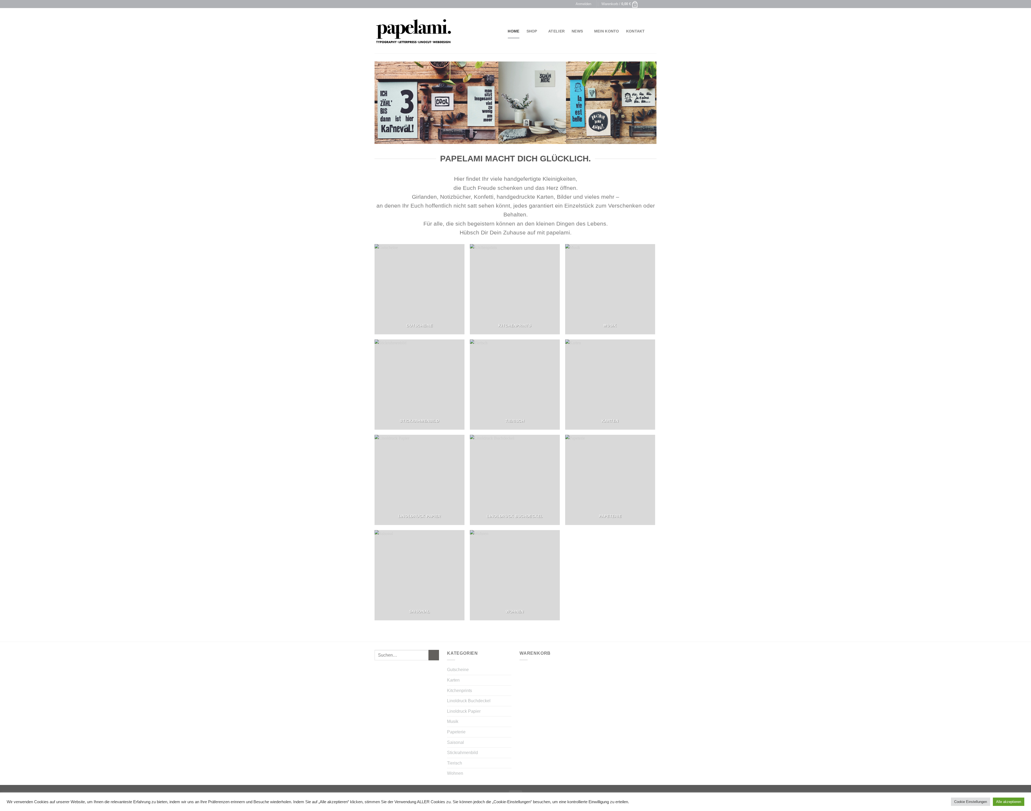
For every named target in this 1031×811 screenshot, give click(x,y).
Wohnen (455, 773)
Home (513, 31)
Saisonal (455, 742)
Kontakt (635, 31)
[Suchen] (654, 31)
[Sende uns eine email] (653, 4)
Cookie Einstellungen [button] (970, 802)
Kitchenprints (459, 690)
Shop (532, 31)
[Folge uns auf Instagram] (648, 4)
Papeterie (456, 732)
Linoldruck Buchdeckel (469, 700)
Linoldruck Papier (464, 711)
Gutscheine (458, 669)
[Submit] (434, 655)
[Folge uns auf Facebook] (643, 4)
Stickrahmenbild (462, 752)
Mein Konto (606, 31)
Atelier (556, 31)
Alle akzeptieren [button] (1008, 802)
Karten (453, 680)
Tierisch (454, 763)
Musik (452, 721)
